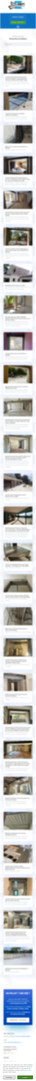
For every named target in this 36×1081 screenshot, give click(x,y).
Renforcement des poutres (20, 534)
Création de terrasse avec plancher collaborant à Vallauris (15, 114)
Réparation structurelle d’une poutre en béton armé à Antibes (16, 629)
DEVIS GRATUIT (18, 22)
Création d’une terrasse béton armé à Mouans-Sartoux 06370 (15, 495)
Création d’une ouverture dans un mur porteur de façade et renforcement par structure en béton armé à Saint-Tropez (16, 78)
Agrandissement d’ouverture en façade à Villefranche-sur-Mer (16, 387)
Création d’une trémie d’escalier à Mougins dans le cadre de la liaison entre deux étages (17, 596)
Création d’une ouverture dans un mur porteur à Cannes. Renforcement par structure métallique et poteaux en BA (16, 933)
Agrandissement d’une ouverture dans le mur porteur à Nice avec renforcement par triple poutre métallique (17, 421)
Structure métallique (21, 118)
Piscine (7, 972)
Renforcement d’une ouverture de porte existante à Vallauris (16, 695)
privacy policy (27, 1070)
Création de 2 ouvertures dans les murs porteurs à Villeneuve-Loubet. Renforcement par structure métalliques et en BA (17, 179)
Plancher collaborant (21, 116)
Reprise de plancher (22, 836)
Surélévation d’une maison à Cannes (15, 285)
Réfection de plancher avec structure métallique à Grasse (15, 833)
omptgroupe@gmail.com (14, 1042)
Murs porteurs (17, 83)
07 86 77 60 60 (10, 1053)
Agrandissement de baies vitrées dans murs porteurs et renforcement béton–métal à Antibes (17, 213)
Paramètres (9, 1077)
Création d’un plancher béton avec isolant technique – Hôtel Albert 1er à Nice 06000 (16, 565)
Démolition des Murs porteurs (13, 936)
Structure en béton (10, 118)
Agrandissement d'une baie (12, 81)
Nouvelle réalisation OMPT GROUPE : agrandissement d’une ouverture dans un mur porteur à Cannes (17, 318)
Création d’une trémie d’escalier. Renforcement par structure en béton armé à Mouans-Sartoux (17, 868)
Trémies (18, 567)
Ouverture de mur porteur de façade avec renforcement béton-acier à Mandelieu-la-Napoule (17, 250)
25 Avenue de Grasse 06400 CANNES (20, 1036)
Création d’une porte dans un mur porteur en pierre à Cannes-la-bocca (17, 899)
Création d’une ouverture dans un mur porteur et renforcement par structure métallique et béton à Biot (16, 661)
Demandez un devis (18, 1020)
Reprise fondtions (10, 149)
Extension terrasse (10, 116)
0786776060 (18, 17)
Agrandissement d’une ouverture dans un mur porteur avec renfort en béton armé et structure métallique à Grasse (17, 458)
